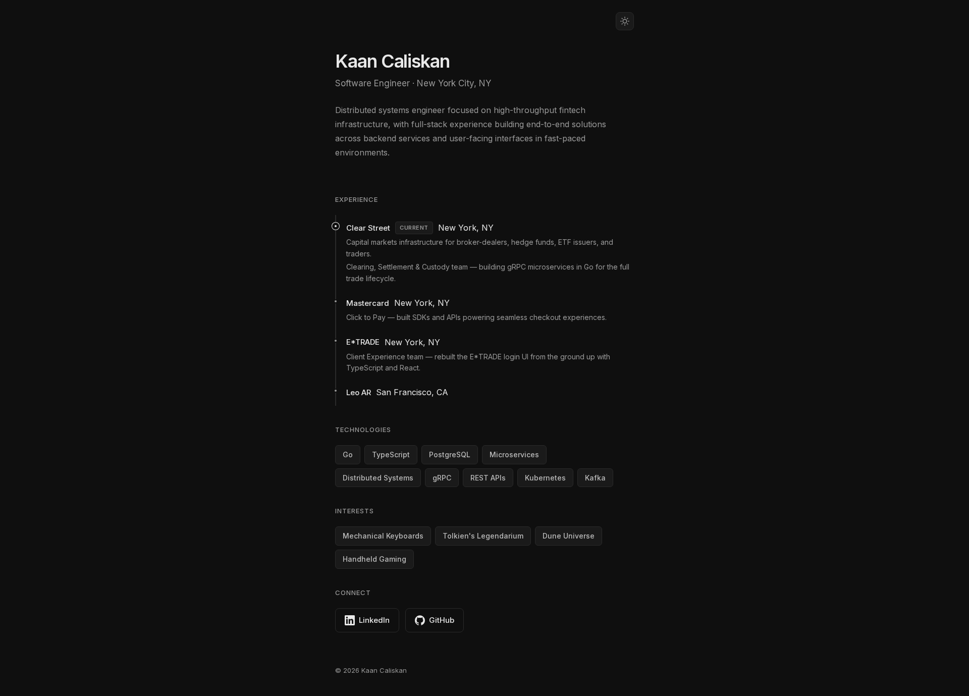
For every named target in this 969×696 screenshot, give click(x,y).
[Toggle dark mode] (625, 21)
